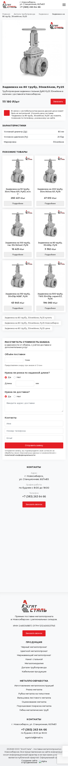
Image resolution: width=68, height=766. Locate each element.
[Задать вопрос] (65, 748)
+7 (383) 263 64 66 (30, 7)
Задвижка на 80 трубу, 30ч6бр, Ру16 (50, 244)
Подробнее (17, 203)
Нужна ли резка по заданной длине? (27, 373)
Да (9, 377)
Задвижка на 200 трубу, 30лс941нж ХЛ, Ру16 (50, 190)
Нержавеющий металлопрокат (34, 655)
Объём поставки (15, 354)
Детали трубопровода (34, 667)
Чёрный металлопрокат (34, 647)
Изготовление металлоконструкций (34, 685)
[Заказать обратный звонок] (65, 754)
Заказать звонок (34, 504)
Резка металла (34, 689)
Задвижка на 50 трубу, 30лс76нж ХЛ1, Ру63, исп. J (18, 191)
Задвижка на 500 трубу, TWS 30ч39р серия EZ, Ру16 (50, 296)
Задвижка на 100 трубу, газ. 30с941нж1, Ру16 (17, 244)
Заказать (58, 101)
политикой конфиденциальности (20, 455)
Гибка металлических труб (34, 710)
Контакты (10, 418)
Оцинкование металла (34, 702)
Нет (19, 377)
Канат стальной (34, 659)
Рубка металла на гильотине (34, 693)
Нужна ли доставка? (17, 392)
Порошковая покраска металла (34, 706)
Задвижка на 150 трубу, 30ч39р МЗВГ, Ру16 (18, 295)
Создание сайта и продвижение (29, 761)
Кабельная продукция (34, 671)
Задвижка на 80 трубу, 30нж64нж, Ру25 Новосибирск (32, 323)
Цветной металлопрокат (34, 651)
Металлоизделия (34, 663)
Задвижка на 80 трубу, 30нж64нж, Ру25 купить (28, 317)
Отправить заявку (34, 445)
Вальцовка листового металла (34, 697)
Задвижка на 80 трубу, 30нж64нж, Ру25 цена (27, 328)
